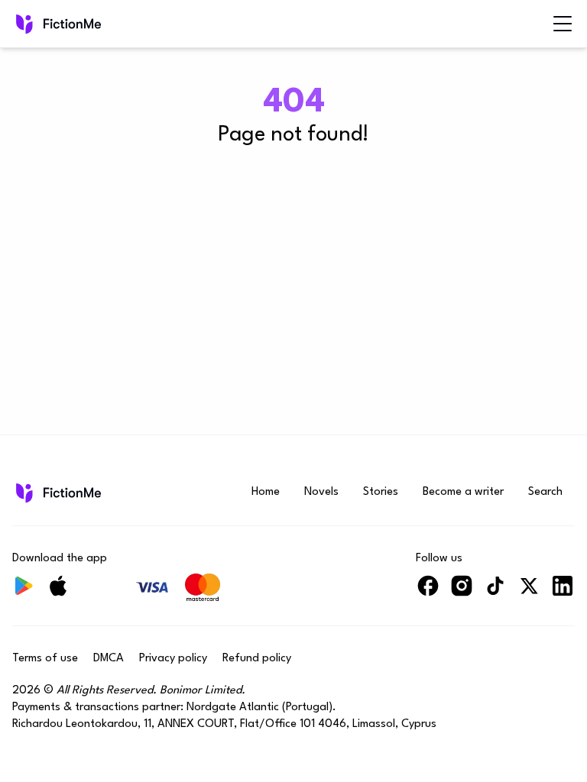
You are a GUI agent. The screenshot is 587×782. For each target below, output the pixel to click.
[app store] (58, 592)
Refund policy (256, 658)
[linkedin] (562, 592)
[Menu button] (562, 23)
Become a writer (463, 492)
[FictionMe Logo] (57, 492)
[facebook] (428, 592)
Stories (380, 492)
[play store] (24, 592)
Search (545, 492)
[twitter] (529, 592)
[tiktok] (495, 592)
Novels (321, 492)
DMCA (108, 658)
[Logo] (23, 23)
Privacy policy (173, 658)
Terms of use (45, 658)
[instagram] (461, 592)
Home (265, 492)
